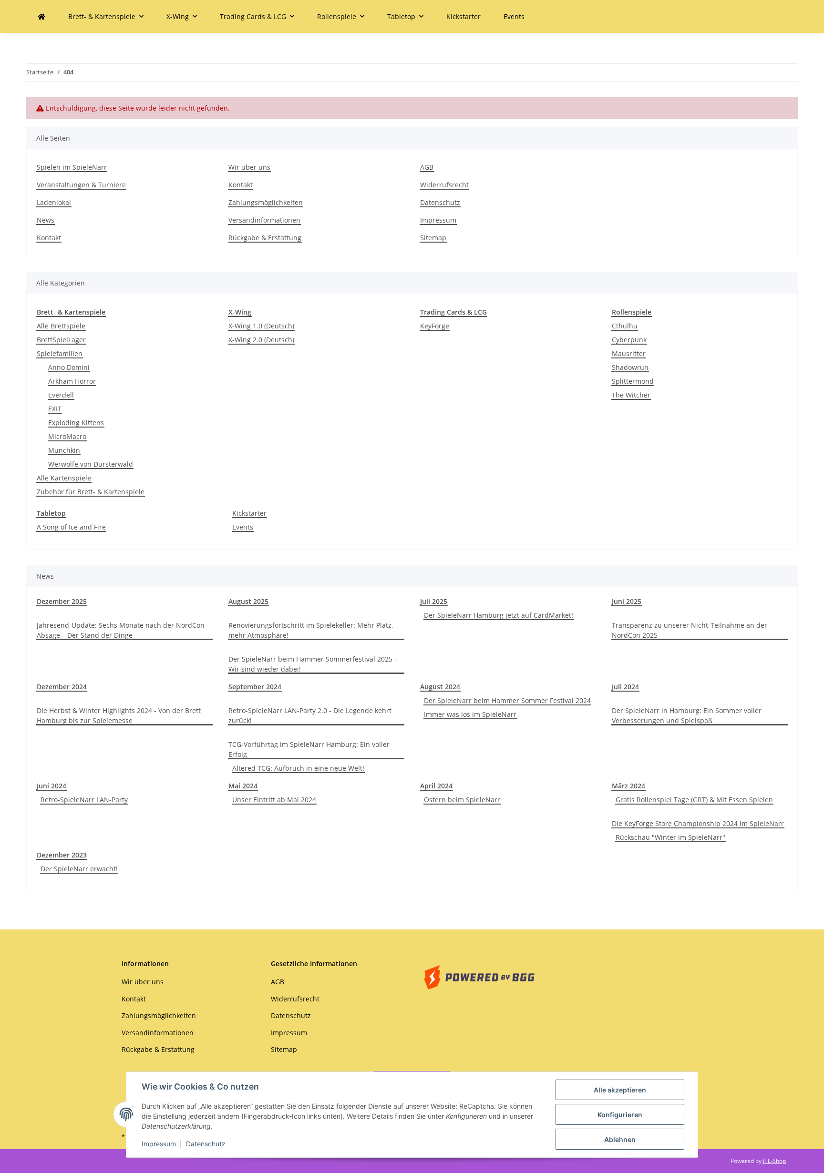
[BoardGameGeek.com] (479, 976)
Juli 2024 (625, 686)
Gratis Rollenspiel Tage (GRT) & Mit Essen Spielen (694, 799)
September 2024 (254, 686)
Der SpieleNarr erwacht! (79, 868)
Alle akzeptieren (620, 1090)
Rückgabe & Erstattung (264, 237)
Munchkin (64, 450)
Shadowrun (630, 367)
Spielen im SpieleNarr (72, 167)
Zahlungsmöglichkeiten (265, 202)
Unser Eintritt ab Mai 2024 (274, 799)
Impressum (159, 1144)
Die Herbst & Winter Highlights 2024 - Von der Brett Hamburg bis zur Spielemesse (119, 715)
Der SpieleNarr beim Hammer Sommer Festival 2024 (507, 700)
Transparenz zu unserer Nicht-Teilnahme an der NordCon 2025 (689, 630)
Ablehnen (620, 1139)
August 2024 (440, 686)
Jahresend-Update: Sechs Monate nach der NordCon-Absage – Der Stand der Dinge (122, 630)
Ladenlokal (54, 202)
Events (242, 526)
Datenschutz (206, 1144)
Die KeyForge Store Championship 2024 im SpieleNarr (698, 823)
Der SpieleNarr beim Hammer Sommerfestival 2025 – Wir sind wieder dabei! (313, 663)
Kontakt (49, 237)
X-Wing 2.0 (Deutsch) (261, 339)
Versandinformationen (264, 219)
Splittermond (633, 381)
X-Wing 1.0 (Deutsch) (261, 325)
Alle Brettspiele (61, 325)
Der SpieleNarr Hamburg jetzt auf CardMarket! (498, 615)
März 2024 (628, 785)
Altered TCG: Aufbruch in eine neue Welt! (298, 768)
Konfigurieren (619, 1115)
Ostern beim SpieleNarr (462, 799)
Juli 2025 (433, 601)
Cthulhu (625, 325)
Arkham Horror (72, 381)
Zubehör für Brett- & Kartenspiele (90, 491)
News (45, 219)
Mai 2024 (243, 785)
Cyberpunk (629, 339)
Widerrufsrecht (444, 184)
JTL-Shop (774, 1161)
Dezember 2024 (62, 686)
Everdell (61, 394)
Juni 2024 (51, 785)
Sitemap (433, 237)
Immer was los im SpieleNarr (470, 714)
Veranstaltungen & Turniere (81, 184)
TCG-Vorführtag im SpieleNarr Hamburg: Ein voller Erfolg (309, 749)
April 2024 (436, 785)
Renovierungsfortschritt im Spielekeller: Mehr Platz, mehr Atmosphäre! (310, 630)
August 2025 (248, 601)
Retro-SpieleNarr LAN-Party (84, 799)
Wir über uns (249, 167)
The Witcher (631, 394)
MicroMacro (67, 436)
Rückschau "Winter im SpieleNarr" (670, 837)
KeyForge (434, 325)
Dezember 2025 (62, 601)
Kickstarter (249, 513)
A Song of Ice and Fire (71, 526)
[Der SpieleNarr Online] (41, 16)
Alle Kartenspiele (64, 477)
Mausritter (629, 353)
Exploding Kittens (76, 422)
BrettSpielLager (61, 339)
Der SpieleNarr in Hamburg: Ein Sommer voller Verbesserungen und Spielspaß (687, 715)
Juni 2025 (626, 601)
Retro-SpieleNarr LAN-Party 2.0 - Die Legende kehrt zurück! (309, 715)
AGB (426, 167)
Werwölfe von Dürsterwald (90, 464)
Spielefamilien (59, 353)
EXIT (55, 408)
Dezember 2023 (62, 854)
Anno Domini (69, 367)
